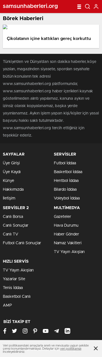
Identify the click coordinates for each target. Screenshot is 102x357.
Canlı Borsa (13, 217)
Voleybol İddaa (67, 198)
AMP (7, 305)
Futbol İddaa (65, 163)
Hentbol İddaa (66, 181)
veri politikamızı (70, 348)
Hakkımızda (13, 190)
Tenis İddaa (13, 288)
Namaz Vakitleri (68, 243)
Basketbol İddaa (68, 172)
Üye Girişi (11, 163)
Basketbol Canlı (17, 297)
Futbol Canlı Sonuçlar (22, 243)
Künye (8, 181)
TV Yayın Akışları (69, 252)
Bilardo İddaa (65, 190)
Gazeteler (62, 217)
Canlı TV (10, 234)
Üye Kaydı (12, 172)
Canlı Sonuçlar (15, 226)
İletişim (9, 198)
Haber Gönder (66, 234)
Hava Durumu (66, 226)
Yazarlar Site (14, 279)
